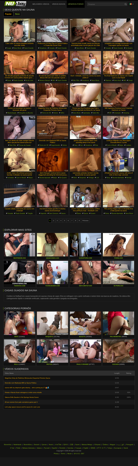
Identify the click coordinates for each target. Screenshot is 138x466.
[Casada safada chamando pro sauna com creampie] (19, 195)
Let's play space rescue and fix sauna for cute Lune (22, 407)
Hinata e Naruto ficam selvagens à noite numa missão (23, 392)
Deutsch (36, 444)
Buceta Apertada (118, 177)
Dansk (126, 448)
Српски (44, 444)
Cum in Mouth (112, 145)
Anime (56, 113)
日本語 (93, 448)
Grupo (130, 80)
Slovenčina (7, 444)
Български (118, 448)
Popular (8, 14)
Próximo (85, 220)
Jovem (93, 213)
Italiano (39, 448)
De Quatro (129, 48)
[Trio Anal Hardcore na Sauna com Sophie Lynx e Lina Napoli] (118, 62)
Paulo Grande (28, 48)
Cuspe (9, 48)
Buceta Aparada (44, 177)
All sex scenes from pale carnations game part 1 (21, 402)
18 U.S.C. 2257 (79, 453)
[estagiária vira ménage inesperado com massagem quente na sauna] (118, 30)
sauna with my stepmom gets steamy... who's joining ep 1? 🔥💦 (27, 387)
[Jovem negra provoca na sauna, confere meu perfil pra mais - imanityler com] (85, 195)
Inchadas (11, 177)
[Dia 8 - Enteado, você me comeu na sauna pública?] (85, 62)
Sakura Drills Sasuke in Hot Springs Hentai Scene (22, 397)
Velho (62, 113)
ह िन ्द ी (101, 448)
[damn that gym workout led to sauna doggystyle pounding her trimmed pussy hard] (52, 160)
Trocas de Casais (25, 145)
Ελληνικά (97, 444)
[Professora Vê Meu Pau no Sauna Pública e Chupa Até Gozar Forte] (52, 30)
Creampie (117, 113)
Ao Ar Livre (29, 80)
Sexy (76, 145)
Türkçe (109, 448)
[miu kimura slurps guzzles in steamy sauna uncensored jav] (52, 195)
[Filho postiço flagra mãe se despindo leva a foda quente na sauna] (118, 195)
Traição (30, 213)
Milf (53, 80)
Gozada (52, 48)
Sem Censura (53, 213)
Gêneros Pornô (75, 4)
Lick (97, 177)
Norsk (51, 444)
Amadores (43, 48)
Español (54, 448)
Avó (81, 145)
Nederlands (17, 444)
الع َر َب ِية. (120, 444)
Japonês (43, 213)
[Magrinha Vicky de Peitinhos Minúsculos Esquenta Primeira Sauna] (52, 95)
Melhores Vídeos (40, 4)
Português (129, 444)
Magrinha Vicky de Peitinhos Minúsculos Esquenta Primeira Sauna (27, 378)
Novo (17, 14)
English (85, 448)
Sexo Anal (117, 80)
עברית (12, 448)
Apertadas (86, 113)
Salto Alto (96, 113)
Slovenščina (28, 444)
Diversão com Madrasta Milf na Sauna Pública (20, 383)
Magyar (112, 444)
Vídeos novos (58, 4)
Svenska (70, 448)
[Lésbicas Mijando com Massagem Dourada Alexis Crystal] (118, 127)
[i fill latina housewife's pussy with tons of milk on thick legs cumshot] (118, 160)
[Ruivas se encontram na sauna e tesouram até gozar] (19, 95)
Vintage (91, 177)
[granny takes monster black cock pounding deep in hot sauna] (85, 127)
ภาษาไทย (58, 444)
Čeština (105, 444)
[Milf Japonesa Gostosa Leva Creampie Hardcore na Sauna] (118, 95)
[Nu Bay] (15, 4)
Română (62, 448)
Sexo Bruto (17, 48)
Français (78, 448)
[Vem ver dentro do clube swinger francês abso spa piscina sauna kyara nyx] (19, 127)
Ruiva (9, 80)
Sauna (63, 213)
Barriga (128, 177)
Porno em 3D (46, 113)
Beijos (121, 145)
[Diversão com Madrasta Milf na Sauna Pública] (52, 127)
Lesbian (128, 145)
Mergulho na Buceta (26, 113)
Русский (47, 448)
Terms (63, 453)
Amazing (126, 113)
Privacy (56, 453)
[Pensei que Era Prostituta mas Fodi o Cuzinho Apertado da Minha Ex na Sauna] (85, 95)
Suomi (77, 444)
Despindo (82, 177)
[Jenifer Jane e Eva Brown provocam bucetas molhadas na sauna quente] (19, 160)
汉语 (71, 444)
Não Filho (76, 80)
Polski (18, 448)
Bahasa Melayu (87, 444)
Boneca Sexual (44, 80)
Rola (96, 145)
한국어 (65, 444)
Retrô (75, 177)
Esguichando (55, 145)
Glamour (108, 80)
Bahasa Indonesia (28, 448)
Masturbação (11, 113)
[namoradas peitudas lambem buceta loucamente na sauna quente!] (85, 160)
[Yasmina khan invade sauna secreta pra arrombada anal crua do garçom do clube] (85, 30)
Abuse (69, 453)
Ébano (79, 213)
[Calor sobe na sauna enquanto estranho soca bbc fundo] (19, 30)
